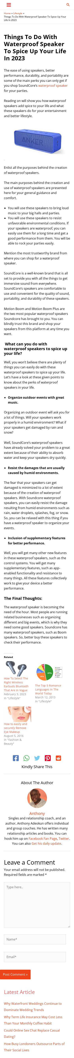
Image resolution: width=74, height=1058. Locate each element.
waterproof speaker (53, 85)
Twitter (64, 838)
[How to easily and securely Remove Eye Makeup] (17, 714)
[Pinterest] (48, 758)
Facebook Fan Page (43, 838)
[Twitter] (37, 758)
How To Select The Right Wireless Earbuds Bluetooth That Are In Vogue (16, 684)
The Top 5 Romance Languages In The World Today (48, 689)
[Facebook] (16, 758)
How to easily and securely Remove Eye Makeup (15, 728)
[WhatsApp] (26, 758)
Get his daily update (46, 843)
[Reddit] (58, 758)
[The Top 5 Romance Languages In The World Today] (48, 672)
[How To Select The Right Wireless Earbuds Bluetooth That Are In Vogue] (17, 669)
